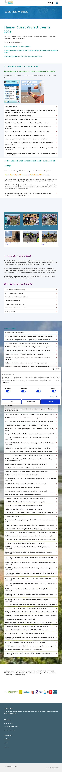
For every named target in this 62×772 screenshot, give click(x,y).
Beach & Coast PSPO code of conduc (45, 270)
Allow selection (31, 401)
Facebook (6, 739)
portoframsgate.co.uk (11, 726)
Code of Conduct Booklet (40, 272)
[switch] (23, 391)
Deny (11, 401)
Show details (53, 396)
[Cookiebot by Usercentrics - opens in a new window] (53, 369)
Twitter (6, 743)
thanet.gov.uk (8, 723)
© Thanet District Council (11, 766)
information (21, 263)
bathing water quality (12, 264)
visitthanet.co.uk (9, 730)
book (54, 75)
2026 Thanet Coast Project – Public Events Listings (19, 185)
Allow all (50, 401)
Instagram (7, 747)
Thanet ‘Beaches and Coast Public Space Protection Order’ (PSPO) (27, 268)
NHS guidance (32, 263)
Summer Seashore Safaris (12, 75)
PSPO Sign (15, 272)
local (40, 263)
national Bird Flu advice (50, 263)
